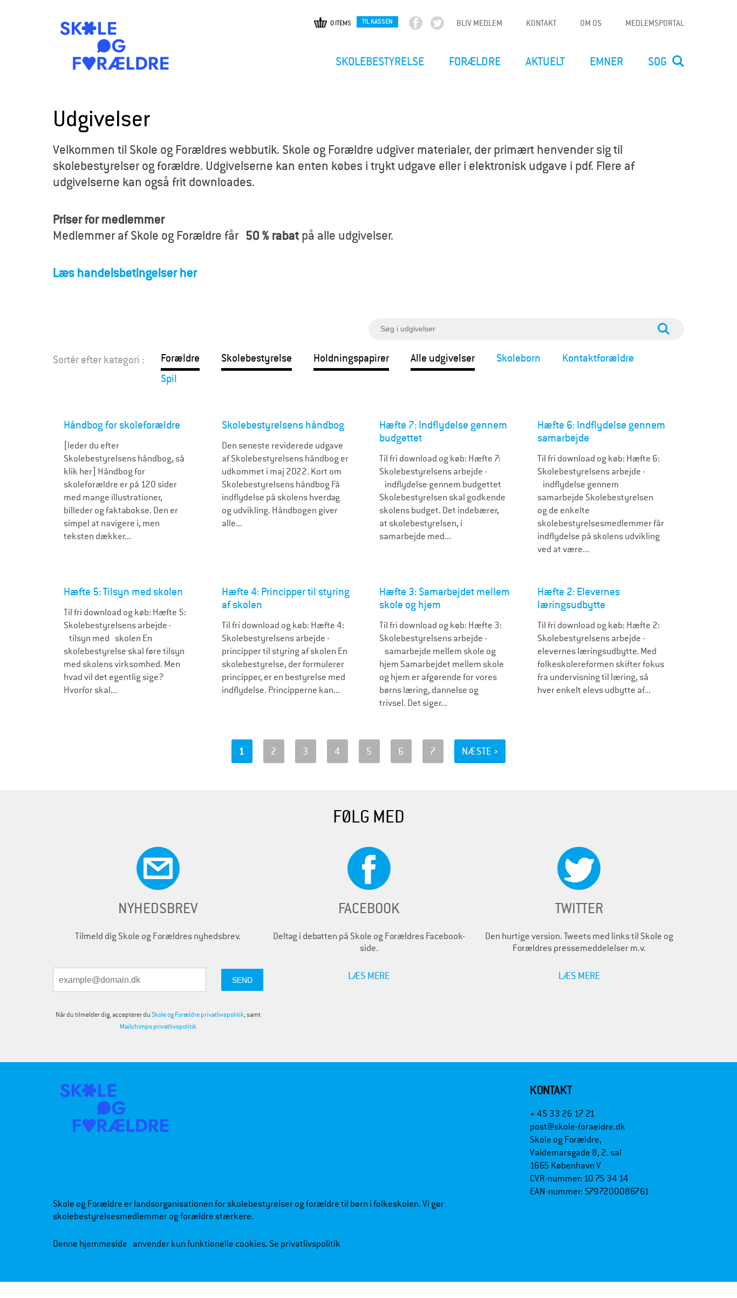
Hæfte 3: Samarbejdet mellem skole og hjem (444, 598)
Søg (657, 62)
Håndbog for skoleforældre (122, 425)
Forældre (180, 358)
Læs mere (369, 975)
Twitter (446, 25)
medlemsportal (654, 23)
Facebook (425, 25)
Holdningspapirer (351, 358)
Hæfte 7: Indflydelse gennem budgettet (443, 431)
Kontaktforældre (598, 358)
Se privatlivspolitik (304, 1243)
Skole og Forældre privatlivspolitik (198, 1014)
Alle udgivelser (443, 358)
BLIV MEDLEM (479, 23)
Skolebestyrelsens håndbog (283, 425)
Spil (169, 378)
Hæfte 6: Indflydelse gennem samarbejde (601, 431)
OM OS (591, 23)
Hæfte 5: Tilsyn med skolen (123, 592)
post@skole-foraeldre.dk (577, 1126)
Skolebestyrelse (256, 358)
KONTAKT (541, 23)
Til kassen (377, 21)
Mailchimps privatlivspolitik (158, 1026)
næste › (480, 751)
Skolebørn (518, 358)
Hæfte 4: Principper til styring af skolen (286, 598)
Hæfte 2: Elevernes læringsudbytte (578, 598)
